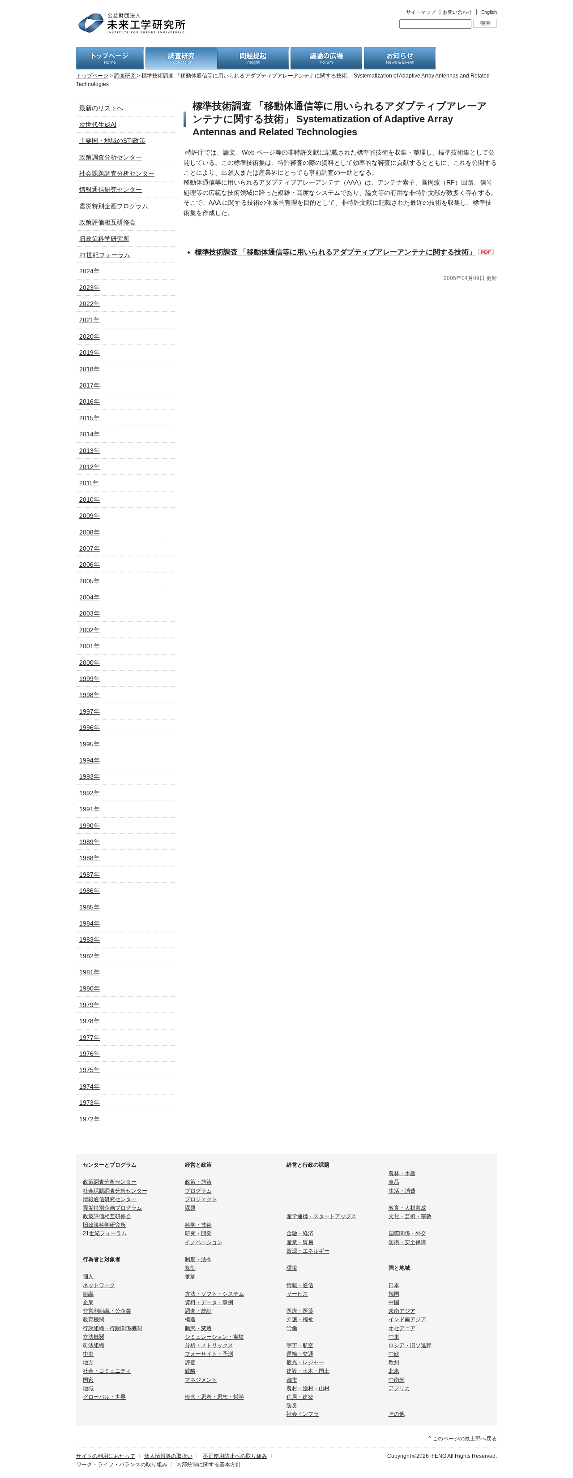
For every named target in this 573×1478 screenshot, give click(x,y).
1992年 (89, 793)
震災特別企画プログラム (113, 206)
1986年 (89, 890)
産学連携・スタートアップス (321, 1216)
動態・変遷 (198, 1328)
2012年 (89, 466)
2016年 (89, 401)
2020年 (89, 336)
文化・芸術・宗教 (410, 1216)
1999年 (89, 678)
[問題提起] (253, 52)
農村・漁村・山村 (307, 1388)
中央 (88, 1354)
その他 (397, 1414)
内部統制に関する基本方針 (208, 1464)
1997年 (89, 711)
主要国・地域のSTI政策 (112, 140)
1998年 (89, 694)
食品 (394, 1182)
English (489, 12)
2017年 (89, 385)
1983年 (89, 939)
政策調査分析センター (110, 157)
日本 (394, 1285)
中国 (394, 1302)
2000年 (89, 662)
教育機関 (93, 1319)
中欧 (394, 1354)
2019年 (89, 352)
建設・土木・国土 (307, 1371)
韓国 (394, 1294)
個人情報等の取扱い (168, 1456)
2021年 (89, 319)
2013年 (89, 450)
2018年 (89, 369)
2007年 (89, 548)
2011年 (89, 483)
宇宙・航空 (299, 1345)
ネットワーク (99, 1285)
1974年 (89, 1086)
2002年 (89, 629)
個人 (88, 1276)
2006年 (89, 564)
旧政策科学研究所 (104, 238)
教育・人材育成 (407, 1208)
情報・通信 (299, 1285)
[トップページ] (110, 52)
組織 (88, 1294)
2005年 (89, 581)
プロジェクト (201, 1199)
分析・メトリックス (209, 1345)
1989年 (89, 841)
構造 (190, 1319)
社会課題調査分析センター (116, 173)
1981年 (89, 972)
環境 (291, 1268)
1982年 (89, 956)
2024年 (89, 271)
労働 (291, 1328)
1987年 (89, 874)
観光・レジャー (305, 1362)
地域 (88, 1388)
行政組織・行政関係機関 (112, 1328)
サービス (297, 1294)
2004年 (89, 597)
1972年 (89, 1119)
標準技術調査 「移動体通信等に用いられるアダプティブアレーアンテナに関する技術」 (335, 252)
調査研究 (125, 76)
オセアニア (402, 1328)
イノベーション (203, 1242)
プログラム (198, 1191)
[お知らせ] (400, 52)
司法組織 (93, 1345)
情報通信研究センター (110, 189)
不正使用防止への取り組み (235, 1456)
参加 (190, 1276)
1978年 (89, 1021)
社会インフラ (302, 1414)
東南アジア (402, 1311)
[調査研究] (181, 52)
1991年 (89, 809)
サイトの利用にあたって (105, 1456)
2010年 (89, 499)
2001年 (89, 646)
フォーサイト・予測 (209, 1354)
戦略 (190, 1371)
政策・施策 (198, 1182)
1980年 (89, 988)
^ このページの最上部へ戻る (462, 1438)
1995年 (89, 744)
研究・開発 (198, 1233)
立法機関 (93, 1337)
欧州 (394, 1362)
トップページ (92, 76)
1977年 (89, 1037)
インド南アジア (407, 1319)
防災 (291, 1405)
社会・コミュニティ (107, 1371)
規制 (190, 1268)
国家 (88, 1380)
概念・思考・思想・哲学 (214, 1397)
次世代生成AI (97, 124)
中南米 (397, 1380)
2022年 (89, 303)
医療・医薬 (299, 1311)
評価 (190, 1362)
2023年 (89, 287)
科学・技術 (198, 1225)
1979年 (89, 1004)
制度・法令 (198, 1259)
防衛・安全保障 (407, 1242)
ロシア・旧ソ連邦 (410, 1345)
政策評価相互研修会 (107, 222)
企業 (88, 1302)
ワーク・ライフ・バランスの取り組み (121, 1464)
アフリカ (399, 1388)
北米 (394, 1371)
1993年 (89, 776)
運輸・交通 (299, 1354)
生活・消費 (402, 1191)
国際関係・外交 (407, 1233)
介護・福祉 (299, 1319)
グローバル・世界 (104, 1397)
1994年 (89, 760)
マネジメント (201, 1380)
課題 (190, 1208)
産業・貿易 (299, 1242)
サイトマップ (421, 12)
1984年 (89, 923)
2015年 (89, 418)
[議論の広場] (326, 52)
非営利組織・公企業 (107, 1311)
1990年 (89, 825)
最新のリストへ (101, 108)
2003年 (89, 613)
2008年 (89, 532)
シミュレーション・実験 (214, 1337)
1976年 (89, 1053)
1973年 (89, 1102)
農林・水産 (402, 1173)
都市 (291, 1380)
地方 (88, 1362)
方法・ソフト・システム (214, 1294)
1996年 (89, 727)
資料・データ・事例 (209, 1302)
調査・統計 (198, 1311)
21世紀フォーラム (104, 255)
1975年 (89, 1069)
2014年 (89, 434)
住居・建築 (299, 1397)
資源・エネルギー (307, 1251)
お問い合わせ (457, 12)
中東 (394, 1337)
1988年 (89, 858)
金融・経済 (299, 1233)
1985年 (89, 907)
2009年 (89, 515)
